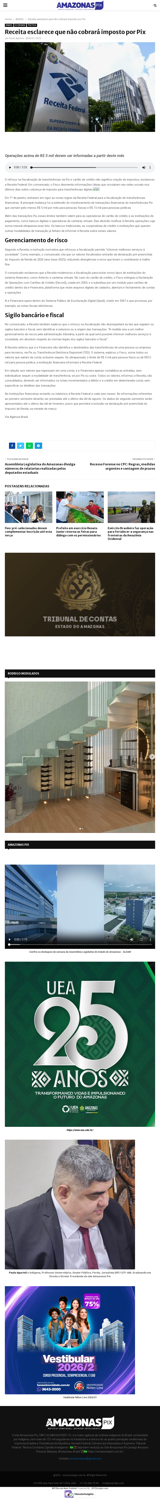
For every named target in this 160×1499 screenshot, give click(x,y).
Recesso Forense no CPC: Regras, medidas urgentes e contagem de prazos (122, 466)
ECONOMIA (20, 25)
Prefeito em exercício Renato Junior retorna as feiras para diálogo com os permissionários (78, 531)
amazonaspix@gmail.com (85, 1458)
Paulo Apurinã (18, 1272)
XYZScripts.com (100, 1488)
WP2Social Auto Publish (64, 1488)
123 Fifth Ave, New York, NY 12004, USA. (54, 1483)
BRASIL (9, 25)
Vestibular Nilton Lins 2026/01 (80, 1397)
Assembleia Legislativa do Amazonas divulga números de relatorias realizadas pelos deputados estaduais (40, 468)
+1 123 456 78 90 (89, 1483)
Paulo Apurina (16, 38)
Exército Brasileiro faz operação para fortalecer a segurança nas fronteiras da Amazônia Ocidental (131, 533)
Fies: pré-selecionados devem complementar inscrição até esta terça (28, 531)
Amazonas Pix (18, 844)
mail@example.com (113, 1483)
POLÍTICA (32, 25)
